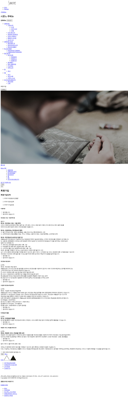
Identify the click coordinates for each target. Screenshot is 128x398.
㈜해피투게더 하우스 (10, 394)
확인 (2, 354)
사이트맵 (7, 366)
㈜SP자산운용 (8, 395)
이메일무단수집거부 (10, 365)
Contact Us (7, 368)
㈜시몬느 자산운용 (10, 392)
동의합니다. (6, 212)
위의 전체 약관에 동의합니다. (12, 352)
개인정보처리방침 (9, 363)
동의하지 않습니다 (8, 214)
